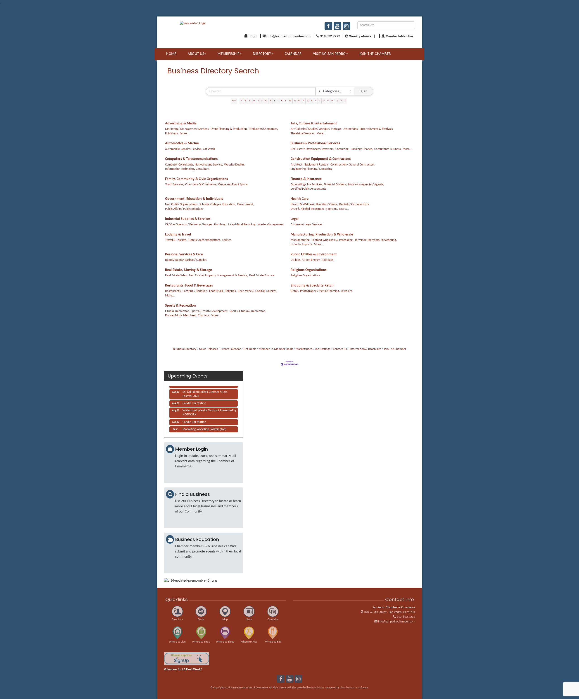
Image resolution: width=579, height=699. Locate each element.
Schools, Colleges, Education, (217, 204)
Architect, (297, 164)
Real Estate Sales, (176, 275)
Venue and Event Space (232, 184)
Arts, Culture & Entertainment (314, 123)
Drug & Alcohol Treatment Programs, (314, 208)
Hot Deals (250, 349)
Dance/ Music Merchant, (181, 315)
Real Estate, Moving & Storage (188, 270)
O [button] (299, 101)
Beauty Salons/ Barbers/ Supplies (185, 260)
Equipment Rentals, (316, 164)
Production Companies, (263, 129)
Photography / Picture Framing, (320, 291)
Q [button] (307, 101)
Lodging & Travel (178, 234)
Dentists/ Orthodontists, (354, 204)
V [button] (328, 101)
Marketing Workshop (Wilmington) (204, 426)
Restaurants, (173, 291)
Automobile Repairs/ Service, (183, 149)
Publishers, (172, 133)
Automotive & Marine (182, 143)
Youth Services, (174, 184)
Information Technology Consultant (187, 169)
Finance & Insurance (306, 179)
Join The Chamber (395, 349)
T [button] (319, 101)
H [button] (270, 101)
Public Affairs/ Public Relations (184, 208)
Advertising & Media (181, 123)
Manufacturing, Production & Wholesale (322, 234)
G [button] (266, 101)
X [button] (337, 101)
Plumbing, (220, 224)
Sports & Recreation (180, 306)
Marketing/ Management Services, (187, 129)
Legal (295, 219)
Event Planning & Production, (229, 129)
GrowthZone (317, 687)
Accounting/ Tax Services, (307, 184)
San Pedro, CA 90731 (389, 612)
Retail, (295, 291)
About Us (196, 54)
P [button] (303, 101)
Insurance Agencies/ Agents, (366, 184)
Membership (228, 54)
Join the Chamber (375, 54)
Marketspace (304, 349)
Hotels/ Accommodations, (204, 240)
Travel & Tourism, (176, 240)
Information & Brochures (365, 349)
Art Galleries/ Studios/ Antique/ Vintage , (316, 129)
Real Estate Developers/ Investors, (312, 149)
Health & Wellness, (303, 204)
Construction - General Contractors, (352, 164)
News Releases (208, 349)
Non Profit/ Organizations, (181, 204)
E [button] (258, 101)
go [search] (365, 91)
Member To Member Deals (276, 349)
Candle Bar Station (194, 400)
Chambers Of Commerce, (201, 184)
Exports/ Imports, (302, 244)
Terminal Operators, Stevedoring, (376, 240)
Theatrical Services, (303, 133)
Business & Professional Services (315, 143)
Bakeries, (231, 291)
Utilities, (296, 260)
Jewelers (346, 291)
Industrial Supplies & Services (187, 219)
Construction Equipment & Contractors (321, 159)
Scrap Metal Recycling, (242, 224)
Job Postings (322, 349)
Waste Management (271, 224)
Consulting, (342, 149)
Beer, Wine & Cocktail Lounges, (257, 291)
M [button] (290, 101)
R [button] (311, 101)
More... (185, 133)
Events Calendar (231, 349)
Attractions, (351, 129)
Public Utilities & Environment (314, 254)
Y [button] (341, 101)
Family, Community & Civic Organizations (196, 179)
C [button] (250, 101)
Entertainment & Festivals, (377, 129)
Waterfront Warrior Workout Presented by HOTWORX (209, 409)
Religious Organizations (308, 270)
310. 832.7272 (405, 617)
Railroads (327, 260)
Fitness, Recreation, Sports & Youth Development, (196, 311)
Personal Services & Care (184, 254)
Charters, (204, 315)
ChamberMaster (349, 687)
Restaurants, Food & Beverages (189, 285)
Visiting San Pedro (329, 54)
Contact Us (340, 349)
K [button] (281, 101)
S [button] (315, 101)
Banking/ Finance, (362, 149)
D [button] (254, 101)
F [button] (262, 101)
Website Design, (234, 164)
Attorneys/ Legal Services (306, 224)
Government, (245, 204)
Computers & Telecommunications (191, 159)
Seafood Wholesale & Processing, (333, 240)
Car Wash (209, 149)
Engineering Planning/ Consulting (311, 169)
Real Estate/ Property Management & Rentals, (218, 275)
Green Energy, (311, 260)
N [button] (295, 101)
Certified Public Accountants (308, 188)
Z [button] (345, 101)
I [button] (274, 101)
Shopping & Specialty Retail (312, 285)
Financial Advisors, (335, 184)
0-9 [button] (234, 101)
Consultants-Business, (387, 149)
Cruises (226, 240)
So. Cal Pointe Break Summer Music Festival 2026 (205, 391)
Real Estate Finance (261, 275)
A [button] (241, 101)
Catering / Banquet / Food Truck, (203, 291)
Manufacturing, (301, 240)
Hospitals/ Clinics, (327, 204)
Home (171, 54)
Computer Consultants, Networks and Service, (194, 164)
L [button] (285, 101)
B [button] (245, 101)
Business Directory (184, 349)
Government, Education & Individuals (194, 199)
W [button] (332, 101)
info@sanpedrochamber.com (396, 621)
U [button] (324, 101)
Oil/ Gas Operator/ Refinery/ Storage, (189, 224)
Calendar (293, 54)
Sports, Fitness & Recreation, (248, 311)
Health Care (299, 199)
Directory (262, 54)
